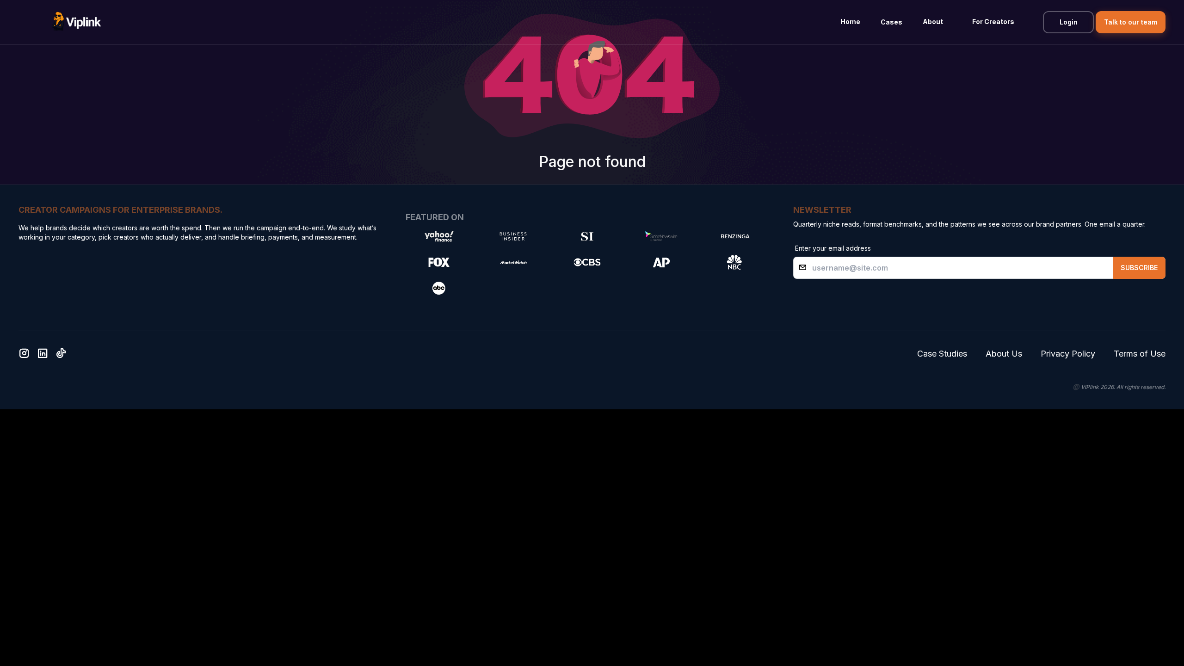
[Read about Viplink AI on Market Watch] (513, 262)
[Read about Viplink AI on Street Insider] (587, 236)
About (933, 21)
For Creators (993, 21)
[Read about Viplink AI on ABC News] (439, 288)
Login (1069, 22)
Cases (891, 22)
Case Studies (942, 353)
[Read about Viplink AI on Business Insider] (513, 236)
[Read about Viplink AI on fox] (439, 262)
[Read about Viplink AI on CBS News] (587, 262)
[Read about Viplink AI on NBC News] (735, 262)
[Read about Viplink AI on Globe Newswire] (661, 236)
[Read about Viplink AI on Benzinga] (735, 236)
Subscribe (1139, 267)
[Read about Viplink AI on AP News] (661, 262)
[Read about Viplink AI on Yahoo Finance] (439, 236)
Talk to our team (1130, 22)
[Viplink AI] (76, 22)
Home (850, 21)
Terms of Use (1140, 353)
